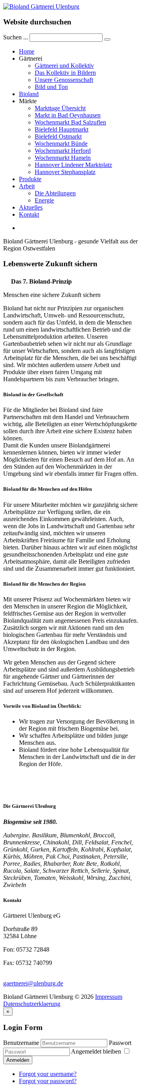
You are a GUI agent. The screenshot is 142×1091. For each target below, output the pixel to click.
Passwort (120, 1042)
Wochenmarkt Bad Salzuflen (70, 122)
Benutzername (21, 1042)
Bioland (29, 94)
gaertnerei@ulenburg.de (33, 983)
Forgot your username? (48, 1074)
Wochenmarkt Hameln (63, 157)
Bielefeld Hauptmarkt (61, 129)
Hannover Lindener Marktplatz (73, 164)
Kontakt (29, 214)
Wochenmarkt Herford (63, 150)
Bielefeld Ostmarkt (58, 136)
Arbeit (27, 186)
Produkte (30, 179)
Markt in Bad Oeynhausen (68, 115)
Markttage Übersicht (60, 108)
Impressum (108, 996)
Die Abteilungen (55, 193)
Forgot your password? (48, 1081)
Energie (44, 200)
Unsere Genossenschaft (64, 79)
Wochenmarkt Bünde (61, 143)
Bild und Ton (51, 86)
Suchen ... (15, 37)
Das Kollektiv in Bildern (65, 72)
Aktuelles (31, 207)
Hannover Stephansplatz (65, 172)
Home (26, 51)
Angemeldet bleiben (97, 1051)
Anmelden (17, 1060)
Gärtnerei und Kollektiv (64, 65)
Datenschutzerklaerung (31, 1003)
